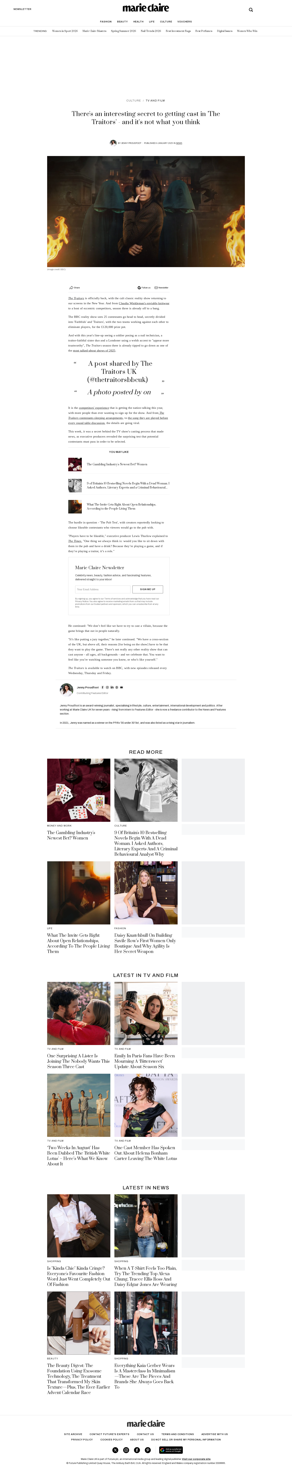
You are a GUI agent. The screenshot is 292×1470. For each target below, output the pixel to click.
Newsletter (163, 288)
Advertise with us (214, 1434)
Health (138, 21)
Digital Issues (224, 31)
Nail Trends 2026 (151, 31)
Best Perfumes (203, 31)
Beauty (122, 21)
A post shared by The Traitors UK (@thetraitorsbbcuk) (119, 372)
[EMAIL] (121, 687)
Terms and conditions (177, 1434)
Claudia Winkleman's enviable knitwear (144, 303)
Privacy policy (82, 1439)
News (179, 143)
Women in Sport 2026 (65, 31)
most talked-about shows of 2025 (94, 350)
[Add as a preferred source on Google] (192, 1450)
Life (152, 21)
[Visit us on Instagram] (126, 1450)
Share (77, 288)
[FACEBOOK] (103, 687)
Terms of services (112, 599)
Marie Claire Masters (94, 31)
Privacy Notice (82, 601)
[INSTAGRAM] (107, 687)
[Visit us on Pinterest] (148, 1450)
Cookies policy (111, 1439)
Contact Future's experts (109, 1434)
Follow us (146, 288)
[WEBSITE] (117, 687)
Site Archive (73, 1434)
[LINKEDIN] (112, 687)
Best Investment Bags (178, 31)
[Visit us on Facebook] (137, 1450)
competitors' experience (94, 407)
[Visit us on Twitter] (115, 1450)
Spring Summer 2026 (123, 31)
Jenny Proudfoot (131, 143)
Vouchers (184, 21)
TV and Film (155, 100)
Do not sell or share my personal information (186, 1439)
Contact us (145, 1434)
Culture (166, 21)
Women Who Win (247, 31)
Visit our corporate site (196, 1459)
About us (137, 1439)
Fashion (106, 21)
